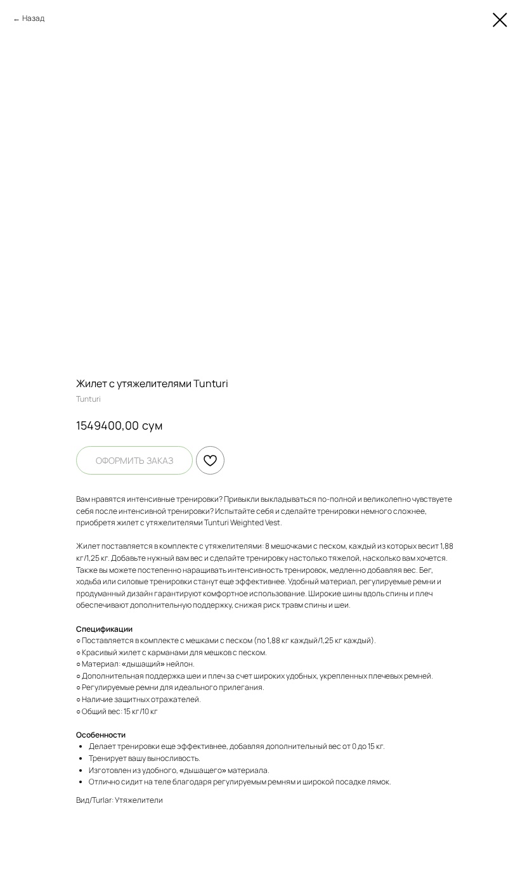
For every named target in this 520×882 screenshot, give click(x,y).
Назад (33, 18)
